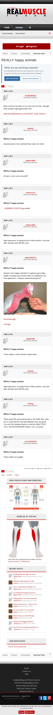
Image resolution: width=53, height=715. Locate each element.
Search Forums (7, 33)
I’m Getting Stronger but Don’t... (24, 593)
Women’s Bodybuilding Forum (26, 683)
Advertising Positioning (10, 696)
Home (6, 27)
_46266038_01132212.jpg (14, 208)
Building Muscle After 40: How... (24, 574)
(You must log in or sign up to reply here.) (38, 468)
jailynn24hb (30, 160)
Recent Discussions (31, 78)
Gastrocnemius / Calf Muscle (19, 561)
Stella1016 (17, 600)
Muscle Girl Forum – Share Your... (25, 604)
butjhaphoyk (30, 95)
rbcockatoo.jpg (9, 319)
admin (15, 583)
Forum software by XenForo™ (16, 698)
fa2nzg (30, 404)
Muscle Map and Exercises (26, 685)
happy (17, 475)
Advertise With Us (26, 691)
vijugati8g (30, 339)
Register (32, 46)
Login (21, 46)
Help (26, 674)
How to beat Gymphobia (17, 647)
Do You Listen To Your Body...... (24, 610)
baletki (30, 128)
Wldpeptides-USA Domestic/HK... (25, 598)
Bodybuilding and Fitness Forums (26, 680)
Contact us (26, 671)
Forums (19, 27)
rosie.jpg (7, 324)
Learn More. (29, 712)
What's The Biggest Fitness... (23, 621)
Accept (21, 712)
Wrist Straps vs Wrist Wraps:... (24, 616)
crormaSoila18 (30, 441)
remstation (30, 193)
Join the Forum (12, 78)
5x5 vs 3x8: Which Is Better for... (25, 587)
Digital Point (25, 696)
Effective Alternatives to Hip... (24, 581)
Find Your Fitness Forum (26, 688)
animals (9, 475)
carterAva (17, 623)
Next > (11, 86)
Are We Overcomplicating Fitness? (26, 627)
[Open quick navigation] (50, 52)
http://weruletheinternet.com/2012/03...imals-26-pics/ (24, 114)
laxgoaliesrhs (30, 257)
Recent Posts (20, 33)
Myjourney (17, 576)
